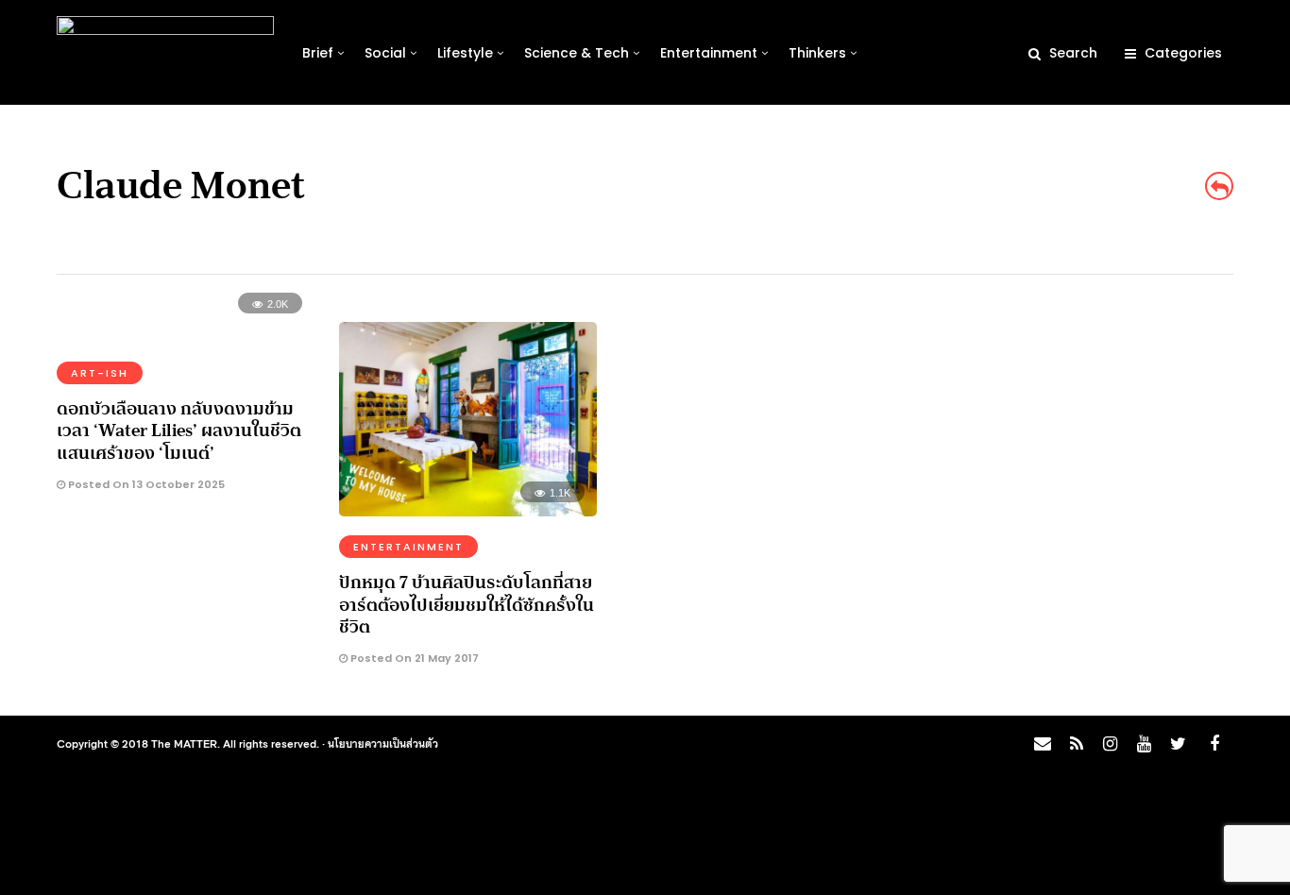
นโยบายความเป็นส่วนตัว (383, 743)
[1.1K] (468, 510)
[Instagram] (1109, 744)
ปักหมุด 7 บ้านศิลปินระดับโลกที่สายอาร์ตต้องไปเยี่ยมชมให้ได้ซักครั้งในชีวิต (466, 604)
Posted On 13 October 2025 (145, 484)
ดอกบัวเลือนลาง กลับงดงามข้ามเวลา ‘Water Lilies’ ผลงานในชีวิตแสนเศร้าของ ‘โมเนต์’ (179, 431)
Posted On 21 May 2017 (413, 658)
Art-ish (99, 372)
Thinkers (817, 52)
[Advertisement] (1074, 440)
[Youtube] (1143, 744)
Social (385, 52)
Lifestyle (465, 52)
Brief (317, 52)
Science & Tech (576, 52)
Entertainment (708, 52)
